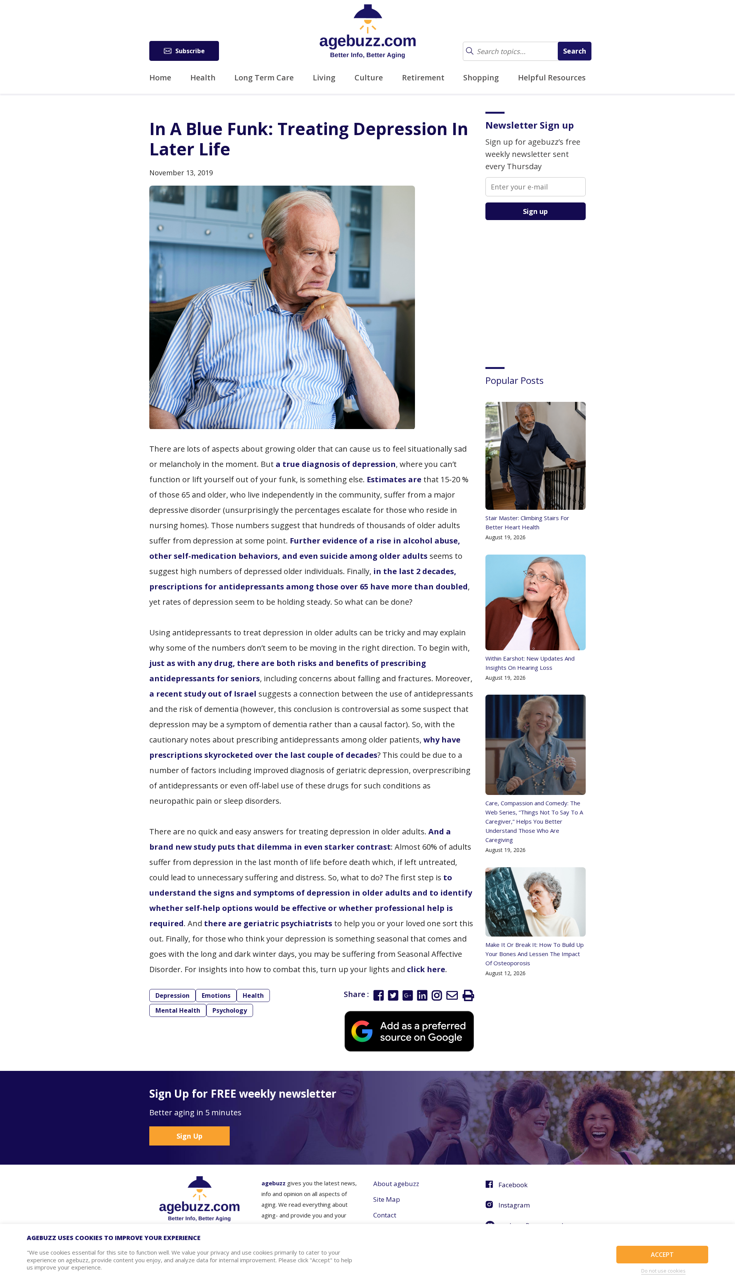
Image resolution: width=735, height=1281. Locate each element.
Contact (384, 1215)
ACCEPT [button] (662, 1254)
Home (160, 77)
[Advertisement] (542, 287)
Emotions (216, 995)
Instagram (514, 1205)
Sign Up (189, 1136)
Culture (368, 77)
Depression (172, 995)
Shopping (481, 77)
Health (203, 77)
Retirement (423, 77)
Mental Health (177, 1010)
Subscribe (190, 51)
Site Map (386, 1199)
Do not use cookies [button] (663, 1270)
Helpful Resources (552, 77)
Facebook (513, 1184)
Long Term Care (264, 77)
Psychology (229, 1010)
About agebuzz (396, 1183)
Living (324, 77)
